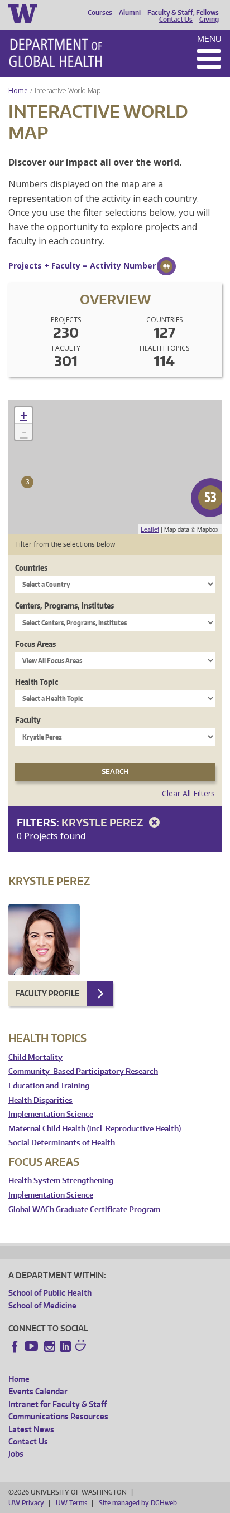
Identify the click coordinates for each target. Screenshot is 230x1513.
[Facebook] (15, 1346)
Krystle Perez (103, 822)
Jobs (15, 1453)
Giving (209, 19)
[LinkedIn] (65, 1346)
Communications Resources (58, 1416)
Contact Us (176, 19)
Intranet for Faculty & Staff (57, 1404)
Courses (100, 12)
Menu (209, 38)
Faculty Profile (47, 993)
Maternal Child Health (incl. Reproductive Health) (94, 1129)
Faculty (28, 719)
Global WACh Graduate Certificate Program (84, 1209)
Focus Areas (35, 644)
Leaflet (150, 528)
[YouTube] (32, 1346)
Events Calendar (38, 1391)
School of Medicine (42, 1305)
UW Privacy (26, 1503)
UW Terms (71, 1503)
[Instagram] (49, 1346)
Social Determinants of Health (61, 1143)
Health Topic (36, 682)
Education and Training (48, 1086)
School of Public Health (50, 1292)
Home (18, 90)
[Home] (55, 53)
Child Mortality (35, 1057)
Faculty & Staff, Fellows (183, 12)
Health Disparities (40, 1100)
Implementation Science (50, 1114)
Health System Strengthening (60, 1180)
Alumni (130, 12)
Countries (31, 567)
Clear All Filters (188, 793)
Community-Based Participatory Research (83, 1071)
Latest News (31, 1429)
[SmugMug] (82, 1347)
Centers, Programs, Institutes (64, 605)
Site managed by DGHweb (138, 1503)
